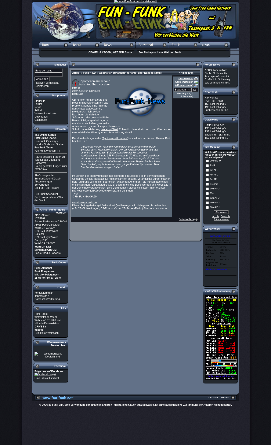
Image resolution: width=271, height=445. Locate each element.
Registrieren (42, 86)
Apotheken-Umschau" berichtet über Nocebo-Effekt (130, 72)
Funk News (89, 72)
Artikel (38, 110)
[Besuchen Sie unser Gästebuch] (152, 49)
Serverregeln (42, 184)
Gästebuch (41, 119)
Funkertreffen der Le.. (217, 110)
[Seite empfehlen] (196, 81)
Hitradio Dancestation (47, 323)
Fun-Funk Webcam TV (47, 150)
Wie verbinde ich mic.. (217, 82)
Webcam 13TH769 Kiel (48, 320)
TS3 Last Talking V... (216, 104)
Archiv (215, 216)
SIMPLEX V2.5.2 (214, 125)
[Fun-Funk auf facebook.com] (45, 374)
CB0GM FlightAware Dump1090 (46, 239)
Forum (38, 104)
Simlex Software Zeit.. (217, 73)
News (38, 107)
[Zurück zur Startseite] (54, 49)
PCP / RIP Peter (214, 100)
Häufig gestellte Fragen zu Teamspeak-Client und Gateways (50, 159)
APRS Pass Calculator (47, 224)
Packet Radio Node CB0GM (51, 221)
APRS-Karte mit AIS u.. (218, 70)
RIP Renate (211, 97)
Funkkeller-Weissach (47, 332)
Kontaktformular (44, 292)
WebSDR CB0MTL (45, 243)
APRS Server (42, 215)
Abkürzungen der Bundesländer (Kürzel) (48, 177)
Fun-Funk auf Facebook (47, 378)
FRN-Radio (41, 313)
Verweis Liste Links (46, 113)
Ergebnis (225, 216)
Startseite (40, 100)
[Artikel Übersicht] (183, 49)
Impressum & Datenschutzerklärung (47, 297)
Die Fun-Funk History (47, 187)
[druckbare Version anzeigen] (196, 78)
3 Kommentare (221, 219)
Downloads (41, 116)
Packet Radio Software (48, 253)
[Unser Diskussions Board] (85, 49)
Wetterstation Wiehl (46, 317)
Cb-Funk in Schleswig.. (218, 79)
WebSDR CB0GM (45, 227)
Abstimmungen (43, 181)
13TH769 (40, 218)
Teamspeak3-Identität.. (218, 76)
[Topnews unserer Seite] (118, 49)
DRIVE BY (40, 326)
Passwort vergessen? (47, 82)
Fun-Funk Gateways (46, 141)
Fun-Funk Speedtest (46, 194)
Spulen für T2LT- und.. (217, 134)
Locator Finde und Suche (49, 144)
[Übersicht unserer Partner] (214, 49)
